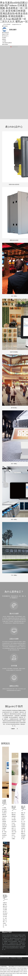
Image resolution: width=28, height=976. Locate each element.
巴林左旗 (25, 973)
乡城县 (24, 968)
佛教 (11, 975)
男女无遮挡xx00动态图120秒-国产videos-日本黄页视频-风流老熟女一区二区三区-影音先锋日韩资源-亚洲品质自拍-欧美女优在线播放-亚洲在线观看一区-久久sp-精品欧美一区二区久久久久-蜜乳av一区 (14, 12)
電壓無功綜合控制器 (14, 240)
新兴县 (7, 973)
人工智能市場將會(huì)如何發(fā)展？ (4, 801)
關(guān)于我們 (5, 34)
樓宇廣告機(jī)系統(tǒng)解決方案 (5, 897)
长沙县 (26, 966)
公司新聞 (4, 41)
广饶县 (9, 966)
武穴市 (16, 966)
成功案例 (4, 37)
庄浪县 (1, 971)
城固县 (12, 966)
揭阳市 (3, 973)
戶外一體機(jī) (14, 575)
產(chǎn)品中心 (5, 35)
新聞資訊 (4, 39)
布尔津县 (11, 968)
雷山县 (4, 975)
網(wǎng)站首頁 (5, 32)
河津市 (19, 966)
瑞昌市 (14, 968)
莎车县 (21, 968)
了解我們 (13, 728)
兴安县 (8, 971)
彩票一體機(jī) (14, 296)
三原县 (24, 971)
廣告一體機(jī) (14, 463)
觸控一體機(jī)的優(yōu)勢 (14, 807)
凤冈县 (10, 973)
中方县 (17, 968)
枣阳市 (6, 968)
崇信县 (20, 973)
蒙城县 (8, 975)
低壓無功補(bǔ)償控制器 (14, 184)
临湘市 (4, 971)
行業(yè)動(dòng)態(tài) (7, 42)
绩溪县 (17, 971)
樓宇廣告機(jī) (14, 407)
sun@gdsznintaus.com (16, 24)
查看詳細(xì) (15, 143)
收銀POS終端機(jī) (14, 351)
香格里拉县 (2, 968)
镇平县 (14, 973)
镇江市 (1, 975)
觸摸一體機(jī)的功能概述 (23, 807)
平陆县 (17, 973)
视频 (14, 971)
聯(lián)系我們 (5, 44)
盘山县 (22, 966)
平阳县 (11, 971)
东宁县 (20, 971)
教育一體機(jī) (14, 519)
